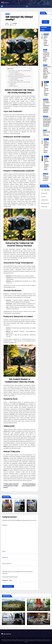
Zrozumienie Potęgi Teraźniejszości (16, 77)
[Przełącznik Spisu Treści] (29, 69)
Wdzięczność (12, 84)
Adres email (5, 557)
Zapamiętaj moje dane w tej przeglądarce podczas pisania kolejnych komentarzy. (17, 572)
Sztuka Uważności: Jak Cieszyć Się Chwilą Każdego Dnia (19, 70)
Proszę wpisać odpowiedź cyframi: (10, 576)
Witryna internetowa (6, 563)
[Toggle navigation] (27, 6)
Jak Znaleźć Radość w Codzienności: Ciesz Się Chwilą (19, 81)
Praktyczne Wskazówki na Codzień (16, 80)
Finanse (43, 193)
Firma (42, 196)
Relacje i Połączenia (14, 86)
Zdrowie (44, 130)
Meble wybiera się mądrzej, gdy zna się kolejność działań (38, 620)
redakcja (15, 23)
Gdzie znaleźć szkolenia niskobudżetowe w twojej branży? (10, 485)
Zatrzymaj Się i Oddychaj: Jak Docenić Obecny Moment (19, 76)
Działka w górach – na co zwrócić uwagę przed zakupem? (46, 40)
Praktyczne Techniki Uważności (16, 73)
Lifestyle (5, 502)
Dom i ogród (46, 34)
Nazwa (4, 551)
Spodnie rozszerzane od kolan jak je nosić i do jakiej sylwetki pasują (46, 56)
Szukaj (43, 13)
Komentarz (5, 525)
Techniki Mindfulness (14, 79)
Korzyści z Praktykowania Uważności (17, 74)
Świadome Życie (13, 83)
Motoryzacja (44, 203)
